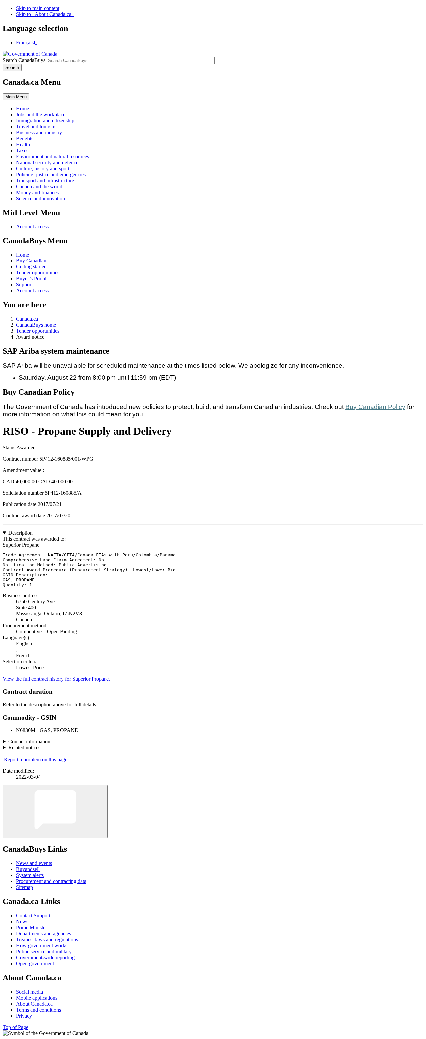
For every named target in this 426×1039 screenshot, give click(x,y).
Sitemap (24, 887)
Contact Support (33, 915)
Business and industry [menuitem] (39, 132)
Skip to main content (37, 8)
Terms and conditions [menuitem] (38, 1010)
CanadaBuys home (36, 325)
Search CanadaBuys (24, 60)
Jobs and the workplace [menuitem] (40, 114)
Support (24, 284)
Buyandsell (28, 869)
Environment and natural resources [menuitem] (52, 156)
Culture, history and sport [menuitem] (42, 168)
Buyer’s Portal (31, 278)
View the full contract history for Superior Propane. (56, 679)
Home (22, 255)
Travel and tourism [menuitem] (35, 126)
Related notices (24, 747)
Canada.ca (27, 319)
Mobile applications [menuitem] (36, 998)
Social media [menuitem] (29, 992)
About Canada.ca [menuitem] (34, 1004)
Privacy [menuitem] (24, 1016)
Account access (32, 226)
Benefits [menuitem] (24, 138)
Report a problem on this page (35, 759)
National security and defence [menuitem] (47, 162)
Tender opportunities (37, 272)
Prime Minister (31, 927)
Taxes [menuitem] (22, 150)
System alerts (30, 875)
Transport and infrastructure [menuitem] (45, 180)
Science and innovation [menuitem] (40, 198)
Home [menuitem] (22, 108)
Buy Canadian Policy (375, 406)
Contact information (29, 741)
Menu (16, 96)
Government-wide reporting (45, 957)
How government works (41, 945)
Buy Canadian (31, 260)
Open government (35, 963)
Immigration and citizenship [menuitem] (45, 120)
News (22, 921)
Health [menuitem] (23, 144)
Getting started (31, 266)
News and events (34, 863)
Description (20, 533)
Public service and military (44, 951)
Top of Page (15, 1027)
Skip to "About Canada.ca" (45, 14)
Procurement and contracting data (51, 881)
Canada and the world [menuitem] (39, 186)
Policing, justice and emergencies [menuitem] (51, 174)
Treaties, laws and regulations (47, 939)
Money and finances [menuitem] (37, 192)
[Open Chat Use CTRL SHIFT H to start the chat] (55, 811)
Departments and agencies (43, 933)
